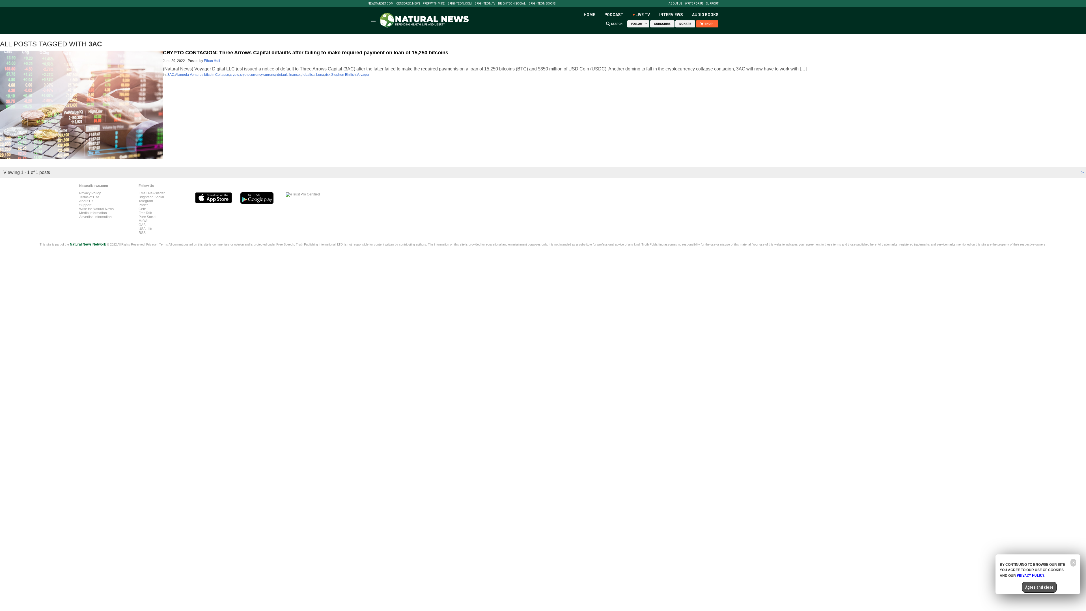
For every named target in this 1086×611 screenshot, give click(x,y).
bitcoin (209, 75)
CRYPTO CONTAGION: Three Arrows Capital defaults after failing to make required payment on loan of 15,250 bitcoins (305, 52)
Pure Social (147, 217)
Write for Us (694, 3)
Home (589, 14)
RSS (142, 233)
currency (269, 75)
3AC (170, 75)
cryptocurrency (251, 75)
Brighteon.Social (512, 3)
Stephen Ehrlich (343, 75)
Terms (164, 244)
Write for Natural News (96, 209)
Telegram (146, 201)
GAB (142, 225)
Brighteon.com (459, 3)
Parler (143, 205)
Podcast (613, 14)
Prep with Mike (434, 3)
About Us (675, 3)
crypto (234, 75)
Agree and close (1039, 587)
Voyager (363, 75)
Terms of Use (89, 197)
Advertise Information (95, 217)
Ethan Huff (212, 61)
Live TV (642, 14)
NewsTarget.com (380, 3)
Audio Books (705, 14)
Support (712, 3)
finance (294, 75)
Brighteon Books (542, 3)
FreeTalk (145, 213)
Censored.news (408, 3)
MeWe (143, 221)
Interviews (671, 14)
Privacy (151, 244)
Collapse (222, 75)
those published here (862, 244)
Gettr (142, 209)
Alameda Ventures (189, 75)
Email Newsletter (152, 193)
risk (327, 75)
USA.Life (145, 229)
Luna (320, 75)
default (282, 75)
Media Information (93, 213)
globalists (308, 75)
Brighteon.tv (485, 3)
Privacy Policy (90, 193)
